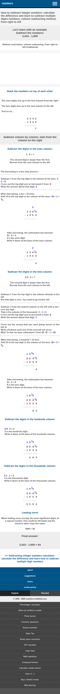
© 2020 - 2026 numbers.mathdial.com (30, 599)
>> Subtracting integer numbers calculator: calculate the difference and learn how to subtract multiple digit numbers (30, 558)
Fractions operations (30, 622)
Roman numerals (30, 628)
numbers (7, 3)
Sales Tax (30, 633)
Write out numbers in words (30, 610)
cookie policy (30, 587)
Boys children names (30, 679)
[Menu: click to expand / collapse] (56, 3)
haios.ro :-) (30, 674)
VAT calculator (30, 645)
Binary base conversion (30, 639)
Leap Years (30, 651)
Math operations (30, 656)
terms (30, 581)
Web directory (30, 685)
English (15, 593)
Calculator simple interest (30, 668)
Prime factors (30, 616)
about (30, 570)
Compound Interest (30, 662)
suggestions (30, 576)
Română (45, 593)
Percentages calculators (30, 605)
